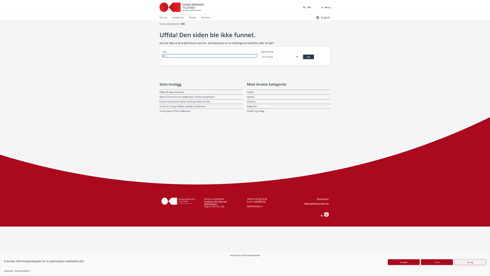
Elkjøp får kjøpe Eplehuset (172, 92)
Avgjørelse (252, 106)
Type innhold (267, 51)
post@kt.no (260, 201)
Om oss (163, 17)
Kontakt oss (178, 17)
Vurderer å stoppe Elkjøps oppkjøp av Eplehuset (183, 106)
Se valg (470, 262)
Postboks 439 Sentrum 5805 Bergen (215, 202)
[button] (322, 17)
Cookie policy (8, 271)
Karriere (205, 17)
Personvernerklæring (22, 271)
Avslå (437, 262)
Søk (309, 7)
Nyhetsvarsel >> (255, 206)
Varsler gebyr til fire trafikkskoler (175, 111)
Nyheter (251, 96)
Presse (192, 17)
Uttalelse (251, 101)
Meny (327, 7)
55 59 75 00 (261, 198)
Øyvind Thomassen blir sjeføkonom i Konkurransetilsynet (187, 96)
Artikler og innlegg (255, 111)
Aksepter (404, 262)
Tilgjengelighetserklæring (316, 203)
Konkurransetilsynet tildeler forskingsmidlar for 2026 (185, 101)
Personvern (323, 198)
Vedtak (250, 92)
